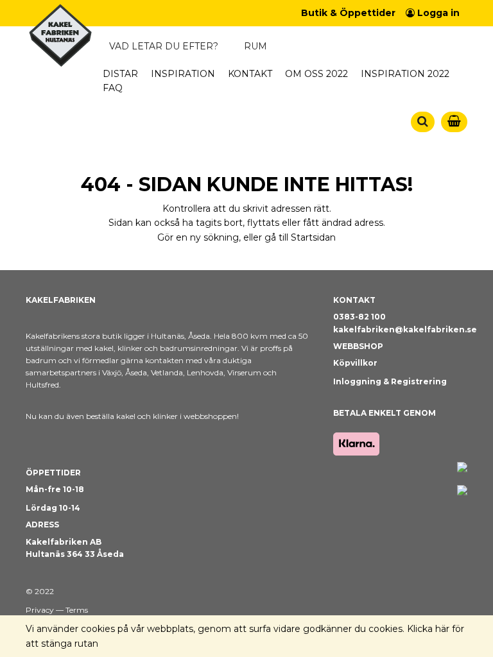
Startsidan (313, 237)
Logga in (437, 13)
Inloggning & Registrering (390, 381)
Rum (255, 46)
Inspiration (183, 74)
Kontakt (250, 74)
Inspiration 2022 (405, 74)
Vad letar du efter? (163, 46)
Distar (120, 74)
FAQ (113, 88)
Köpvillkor (355, 363)
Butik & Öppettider (348, 13)
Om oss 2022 (316, 74)
